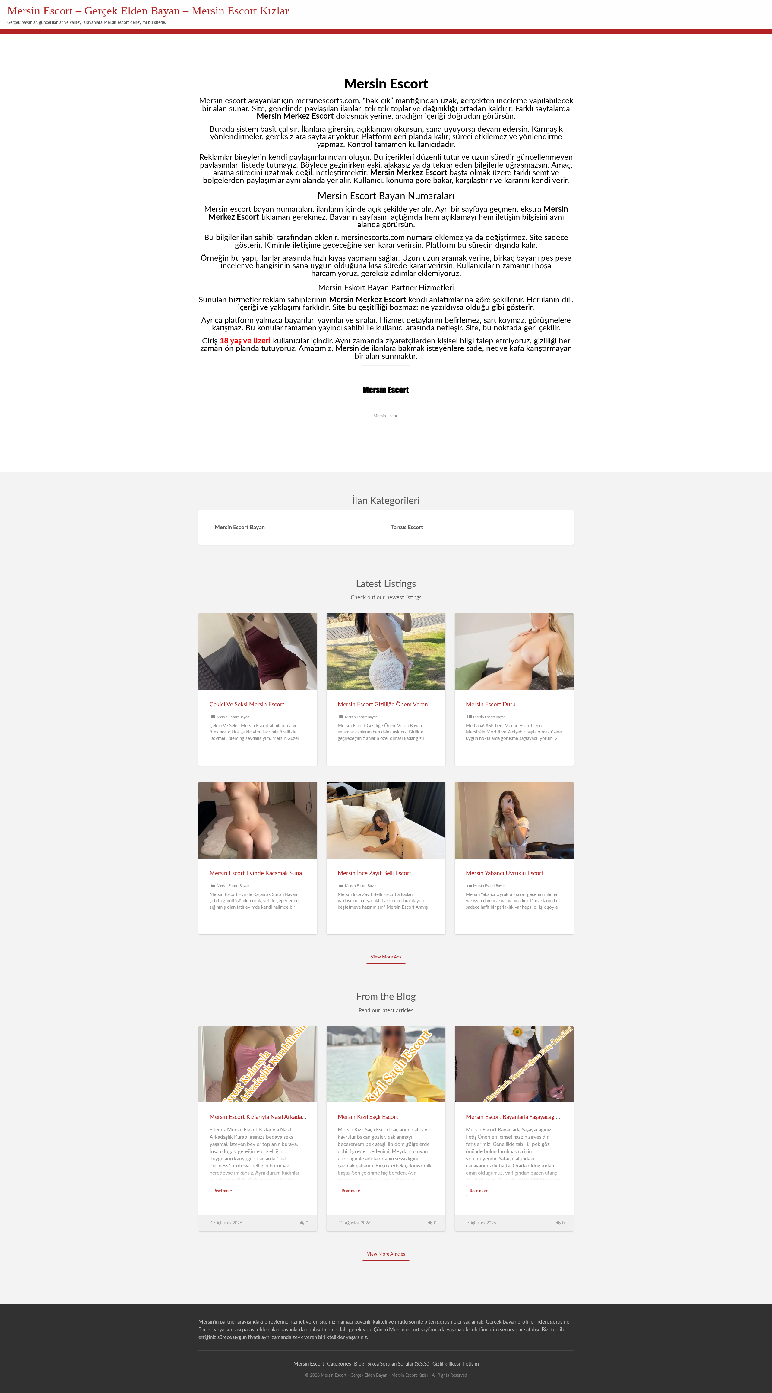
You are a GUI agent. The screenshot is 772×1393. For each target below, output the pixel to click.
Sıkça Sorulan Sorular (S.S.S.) (398, 1363)
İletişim (471, 1363)
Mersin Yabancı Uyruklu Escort (504, 873)
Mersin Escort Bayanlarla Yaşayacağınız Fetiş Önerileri (533, 1117)
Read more (224, 1192)
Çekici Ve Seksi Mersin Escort (247, 705)
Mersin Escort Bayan (233, 717)
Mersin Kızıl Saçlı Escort (368, 1117)
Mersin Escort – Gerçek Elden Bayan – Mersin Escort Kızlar (148, 10)
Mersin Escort (308, 1363)
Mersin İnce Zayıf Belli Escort (374, 873)
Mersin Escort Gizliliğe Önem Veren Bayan (391, 705)
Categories (339, 1363)
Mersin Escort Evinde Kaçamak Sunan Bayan (266, 873)
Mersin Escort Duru (491, 705)
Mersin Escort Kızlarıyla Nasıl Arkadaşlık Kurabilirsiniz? (278, 1117)
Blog (359, 1363)
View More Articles (386, 1254)
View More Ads (386, 957)
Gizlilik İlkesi (446, 1363)
